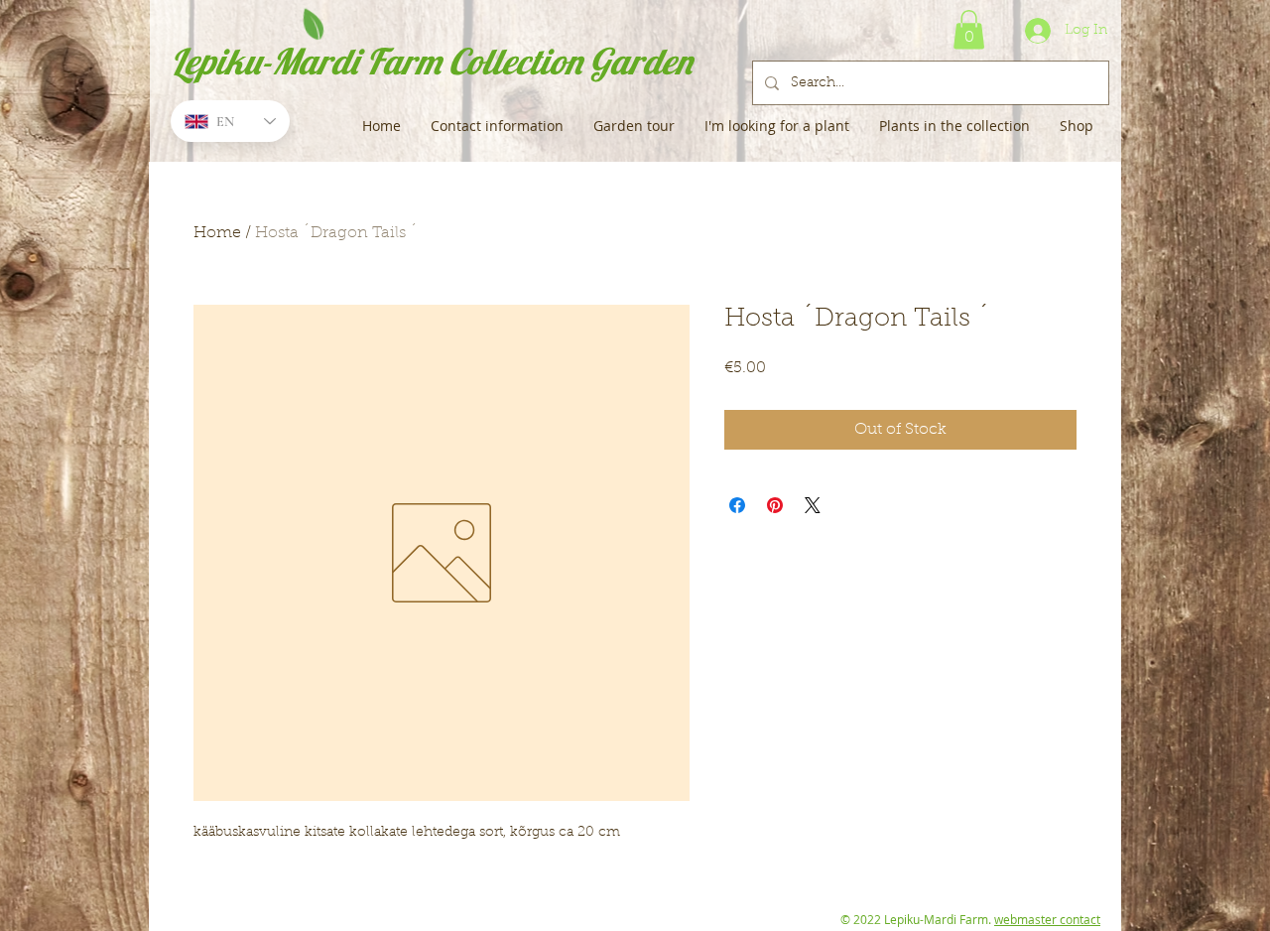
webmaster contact (1047, 919)
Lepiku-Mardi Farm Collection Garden (431, 61)
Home (217, 233)
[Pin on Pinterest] (775, 505)
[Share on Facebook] (737, 505)
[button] (968, 29)
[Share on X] (813, 505)
